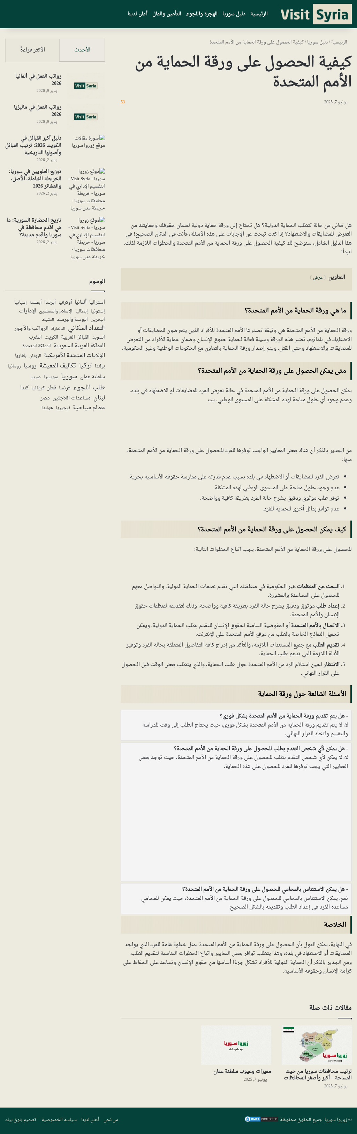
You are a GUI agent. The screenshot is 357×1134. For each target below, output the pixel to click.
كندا (24, 388)
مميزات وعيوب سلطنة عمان (242, 1071)
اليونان (35, 356)
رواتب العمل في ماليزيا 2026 (37, 111)
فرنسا (64, 388)
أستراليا (97, 303)
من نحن (111, 1120)
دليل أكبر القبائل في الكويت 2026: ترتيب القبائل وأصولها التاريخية (33, 146)
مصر (45, 398)
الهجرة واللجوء (202, 14)
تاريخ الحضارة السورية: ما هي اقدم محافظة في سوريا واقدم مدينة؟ (34, 228)
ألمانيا (80, 302)
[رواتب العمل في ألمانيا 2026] (86, 86)
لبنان (99, 398)
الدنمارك (58, 329)
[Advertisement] (236, 162)
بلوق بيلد (13, 1120)
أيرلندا (50, 303)
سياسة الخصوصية (59, 1120)
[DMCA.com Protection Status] (261, 1121)
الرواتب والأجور (31, 328)
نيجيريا (63, 408)
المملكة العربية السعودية (79, 346)
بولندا (100, 366)
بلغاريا (20, 356)
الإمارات (27, 311)
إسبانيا (20, 303)
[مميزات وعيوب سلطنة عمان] (236, 1045)
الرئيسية (259, 14)
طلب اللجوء (89, 387)
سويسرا (51, 377)
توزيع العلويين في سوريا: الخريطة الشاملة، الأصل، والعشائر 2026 (35, 179)
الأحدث (82, 50)
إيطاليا (81, 312)
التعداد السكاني (86, 328)
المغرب (35, 338)
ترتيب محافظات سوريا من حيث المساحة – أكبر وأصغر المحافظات (318, 1075)
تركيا (85, 365)
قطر (51, 388)
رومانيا (14, 367)
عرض (318, 277)
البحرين (98, 320)
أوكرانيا (65, 302)
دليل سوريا (233, 14)
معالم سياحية (89, 408)
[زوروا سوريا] (314, 14)
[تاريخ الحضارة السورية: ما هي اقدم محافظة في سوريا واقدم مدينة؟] (86, 239)
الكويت (51, 338)
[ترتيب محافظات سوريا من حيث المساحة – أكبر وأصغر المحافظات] (317, 1045)
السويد (98, 338)
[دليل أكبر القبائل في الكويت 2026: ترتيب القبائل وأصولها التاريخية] (86, 148)
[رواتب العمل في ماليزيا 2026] (86, 117)
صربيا (35, 377)
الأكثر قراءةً (32, 50)
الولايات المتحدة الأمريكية (74, 355)
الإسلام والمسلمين (56, 312)
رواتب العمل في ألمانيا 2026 (38, 80)
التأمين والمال (166, 14)
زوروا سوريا (336, 1120)
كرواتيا (38, 388)
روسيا (30, 366)
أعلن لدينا (137, 14)
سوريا (69, 376)
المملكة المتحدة (36, 346)
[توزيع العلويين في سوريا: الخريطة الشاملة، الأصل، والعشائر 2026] (86, 190)
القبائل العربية (75, 337)
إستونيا (98, 311)
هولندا (47, 408)
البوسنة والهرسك (72, 320)
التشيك (48, 319)
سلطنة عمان (92, 377)
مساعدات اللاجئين (72, 398)
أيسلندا (35, 302)
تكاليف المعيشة (57, 366)
